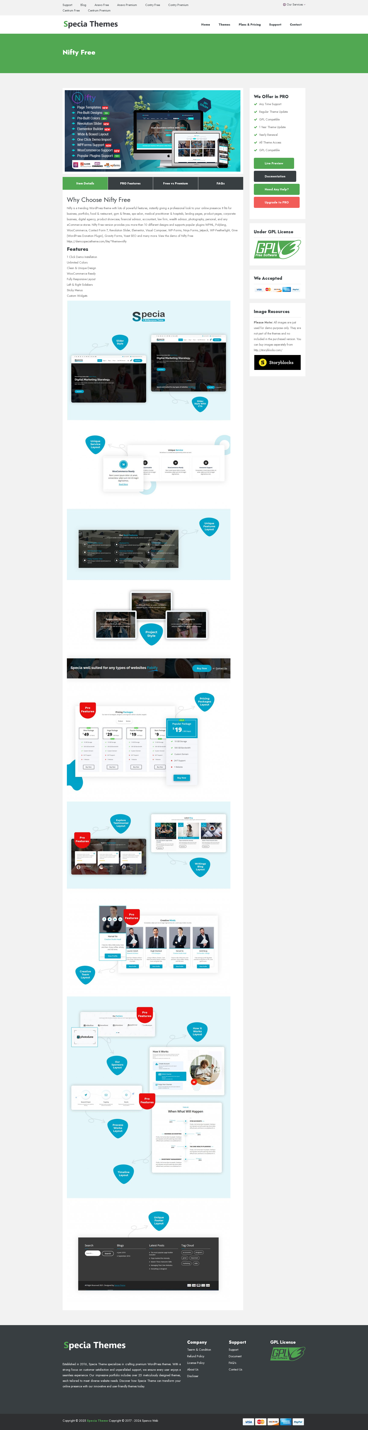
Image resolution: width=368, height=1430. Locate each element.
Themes (224, 24)
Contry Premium (178, 5)
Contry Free (152, 5)
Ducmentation (275, 176)
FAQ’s (232, 1363)
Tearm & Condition (199, 1349)
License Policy (195, 1363)
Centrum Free (71, 10)
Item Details (85, 183)
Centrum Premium (99, 10)
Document (235, 1356)
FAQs (221, 183)
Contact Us (235, 1369)
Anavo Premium (127, 5)
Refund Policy (195, 1356)
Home (205, 24)
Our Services (295, 4)
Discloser (192, 1376)
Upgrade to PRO (277, 202)
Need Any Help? (277, 189)
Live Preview (274, 163)
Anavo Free (102, 5)
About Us (192, 1369)
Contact (296, 24)
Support (67, 5)
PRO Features (130, 183)
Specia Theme (97, 1420)
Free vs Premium (175, 183)
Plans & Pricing (250, 24)
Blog (83, 5)
